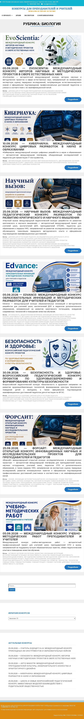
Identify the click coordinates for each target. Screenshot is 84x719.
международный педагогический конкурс (20, 244)
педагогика (15, 482)
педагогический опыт (58, 322)
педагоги (20, 322)
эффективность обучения (13, 564)
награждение (8, 318)
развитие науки (67, 482)
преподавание (26, 482)
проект (49, 482)
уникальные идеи (10, 486)
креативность (15, 316)
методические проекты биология (16, 94)
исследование (52, 479)
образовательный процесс (38, 320)
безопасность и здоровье (18, 395)
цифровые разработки (31, 164)
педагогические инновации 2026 (29, 245)
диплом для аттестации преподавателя (24, 91)
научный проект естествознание (43, 94)
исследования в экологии (52, 91)
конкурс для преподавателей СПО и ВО (42, 238)
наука (13, 481)
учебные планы (9, 562)
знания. (11, 479)
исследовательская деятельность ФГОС (53, 237)
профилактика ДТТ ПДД (12, 401)
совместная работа (10, 484)
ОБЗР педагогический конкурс (57, 399)
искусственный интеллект (13, 162)
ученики (49, 562)
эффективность (61, 325)
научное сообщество (25, 481)
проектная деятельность (13, 560)
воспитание (29, 553)
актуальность (14, 315)
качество (71, 315)
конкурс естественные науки (14, 92)
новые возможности (59, 481)
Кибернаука (28, 162)
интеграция (58, 553)
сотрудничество (38, 484)
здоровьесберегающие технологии (17, 397)
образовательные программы (64, 318)
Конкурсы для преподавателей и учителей (42, 8)
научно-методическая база (25, 318)
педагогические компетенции (37, 322)
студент (48, 484)
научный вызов (9, 245)
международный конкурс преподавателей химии (46, 92)
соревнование (24, 484)
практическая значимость (13, 323)
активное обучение (16, 553)
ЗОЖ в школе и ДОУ (38, 397)
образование (74, 481)
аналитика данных (29, 161)
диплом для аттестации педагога (22, 237)
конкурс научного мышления (43, 242)
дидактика (39, 553)
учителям (50, 325)
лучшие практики (65, 479)
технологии (74, 484)
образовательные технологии (65, 162)
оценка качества (9, 322)
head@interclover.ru (50, 4)
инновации (47, 315)
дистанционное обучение (69, 161)
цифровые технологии (71, 562)
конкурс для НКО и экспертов (14, 238)
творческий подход (61, 484)
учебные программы (23, 562)
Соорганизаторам (45, 15)
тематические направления (13, 325)
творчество (63, 560)
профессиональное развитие (36, 323)
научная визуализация (43, 162)
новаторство (63, 557)
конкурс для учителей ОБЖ (13, 399)
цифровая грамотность (12, 164)
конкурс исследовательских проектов (51, 240)
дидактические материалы (31, 315)
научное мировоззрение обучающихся (53, 244)
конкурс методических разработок (17, 242)
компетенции (56, 555)
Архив (18, 15)
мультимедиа (65, 316)
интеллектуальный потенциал (15, 555)
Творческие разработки (58, 323)
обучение (53, 320)
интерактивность (59, 315)
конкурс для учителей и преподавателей (19, 240)
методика (7, 481)
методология (51, 557)
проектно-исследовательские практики (58, 245)
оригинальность (64, 320)
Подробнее (73, 99)
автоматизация (14, 161)
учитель (25, 486)
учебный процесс (32, 325)
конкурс (6, 316)
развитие (56, 482)
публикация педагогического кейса (17, 96)
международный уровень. (13, 557)
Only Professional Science (73, 715)
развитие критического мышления (46, 247)
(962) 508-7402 (35, 4)
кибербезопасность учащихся (59, 397)
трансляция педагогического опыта (37, 401)
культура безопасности (34, 399)
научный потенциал (42, 481)
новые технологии (44, 318)
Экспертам (29, 15)
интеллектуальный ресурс (35, 479)
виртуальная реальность (48, 161)
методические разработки (49, 316)
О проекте (6, 15)
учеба (19, 486)
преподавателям (39, 482)
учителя (42, 325)
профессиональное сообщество (37, 560)
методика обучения (30, 316)
